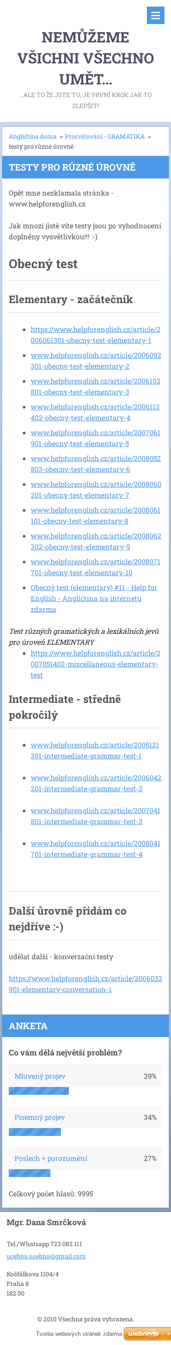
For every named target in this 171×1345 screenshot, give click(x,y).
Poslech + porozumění (50, 1158)
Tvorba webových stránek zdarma (79, 1334)
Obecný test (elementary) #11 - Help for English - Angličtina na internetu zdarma (94, 598)
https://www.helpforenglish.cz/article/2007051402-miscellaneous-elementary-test (95, 663)
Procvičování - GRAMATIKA (105, 136)
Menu (155, 15)
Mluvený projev (39, 1075)
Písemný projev (39, 1116)
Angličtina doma (33, 136)
